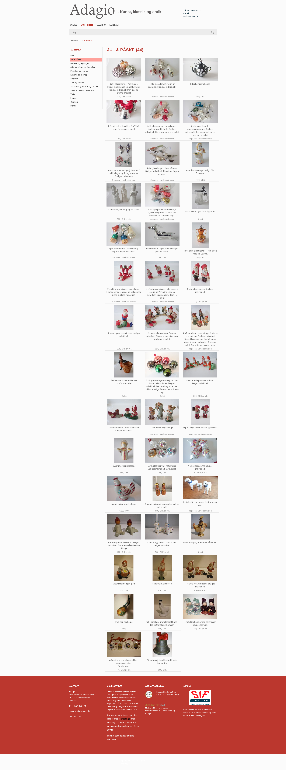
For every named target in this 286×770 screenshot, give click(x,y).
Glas (72, 56)
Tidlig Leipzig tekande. (200, 84)
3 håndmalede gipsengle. (162, 427)
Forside (73, 24)
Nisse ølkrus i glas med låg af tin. (200, 211)
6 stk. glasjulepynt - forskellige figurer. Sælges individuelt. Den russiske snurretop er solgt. (162, 212)
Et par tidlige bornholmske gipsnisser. (200, 427)
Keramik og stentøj (78, 75)
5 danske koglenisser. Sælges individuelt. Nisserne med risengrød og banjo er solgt (162, 336)
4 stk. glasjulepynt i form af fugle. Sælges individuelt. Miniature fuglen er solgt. (162, 171)
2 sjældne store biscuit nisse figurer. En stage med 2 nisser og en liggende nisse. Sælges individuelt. (124, 292)
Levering (101, 24)
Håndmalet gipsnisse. (162, 584)
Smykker (74, 79)
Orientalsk (74, 102)
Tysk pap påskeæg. (124, 622)
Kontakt (114, 24)
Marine (73, 106)
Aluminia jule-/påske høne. (123, 504)
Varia (72, 94)
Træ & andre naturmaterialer (82, 90)
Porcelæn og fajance (79, 71)
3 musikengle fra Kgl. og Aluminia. (124, 209)
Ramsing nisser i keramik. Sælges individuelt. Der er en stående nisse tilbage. (124, 545)
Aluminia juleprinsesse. (124, 466)
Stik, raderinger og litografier (82, 67)
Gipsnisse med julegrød (124, 584)
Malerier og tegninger (79, 63)
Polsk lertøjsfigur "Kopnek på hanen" (200, 542)
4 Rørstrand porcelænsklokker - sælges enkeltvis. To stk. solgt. (124, 663)
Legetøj (73, 98)
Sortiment (87, 24)
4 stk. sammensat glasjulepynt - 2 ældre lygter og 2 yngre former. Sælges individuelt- (124, 173)
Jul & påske (75, 59)
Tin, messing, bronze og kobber (84, 86)
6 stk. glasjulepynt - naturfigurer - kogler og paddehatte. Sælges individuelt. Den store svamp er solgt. (162, 129)
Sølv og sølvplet (77, 82)
